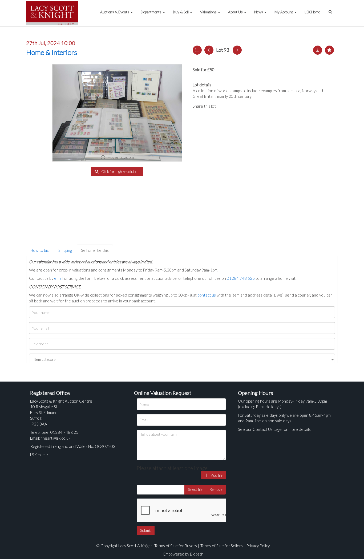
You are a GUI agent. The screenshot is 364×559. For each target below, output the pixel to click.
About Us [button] (236, 12)
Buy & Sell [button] (181, 12)
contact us (206, 295)
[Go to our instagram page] (246, 106)
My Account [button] (284, 12)
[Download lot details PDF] (317, 50)
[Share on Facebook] (224, 106)
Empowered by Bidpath (183, 554)
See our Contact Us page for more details (274, 429)
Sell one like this (95, 250)
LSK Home (312, 12)
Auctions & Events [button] (115, 12)
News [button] (259, 12)
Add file (216, 475)
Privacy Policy (258, 545)
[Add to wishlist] (329, 50)
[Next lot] (237, 50)
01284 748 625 (241, 278)
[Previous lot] (208, 50)
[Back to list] (197, 50)
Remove (216, 489)
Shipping (65, 250)
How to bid (39, 250)
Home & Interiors (51, 52)
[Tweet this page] (235, 106)
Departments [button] (151, 12)
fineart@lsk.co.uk (55, 438)
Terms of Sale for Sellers (221, 545)
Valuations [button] (208, 12)
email (58, 278)
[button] (331, 9)
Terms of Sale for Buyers (175, 545)
